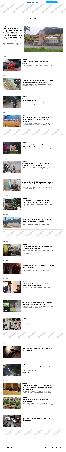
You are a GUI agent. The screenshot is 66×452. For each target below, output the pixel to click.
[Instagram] (41, 447)
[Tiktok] (52, 447)
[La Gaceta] (33, 2)
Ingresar (62, 2)
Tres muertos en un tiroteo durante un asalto (36, 367)
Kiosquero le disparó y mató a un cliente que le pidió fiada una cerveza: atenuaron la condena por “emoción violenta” (37, 387)
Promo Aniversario (52, 2)
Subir (62, 447)
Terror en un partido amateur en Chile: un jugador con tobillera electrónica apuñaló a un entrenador (37, 119)
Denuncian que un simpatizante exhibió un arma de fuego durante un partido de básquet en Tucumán (12, 33)
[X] (45, 447)
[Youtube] (56, 447)
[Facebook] (49, 447)
